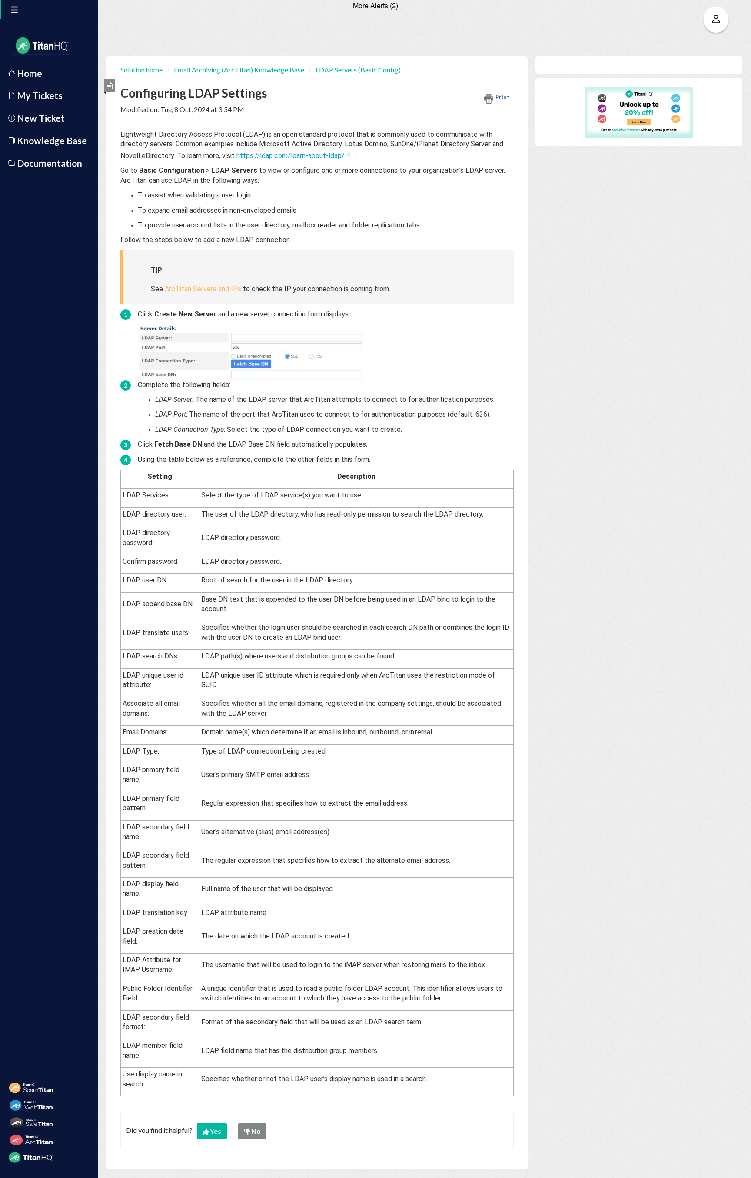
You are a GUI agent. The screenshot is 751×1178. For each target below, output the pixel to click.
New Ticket (40, 117)
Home (28, 73)
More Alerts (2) (375, 5)
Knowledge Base (51, 140)
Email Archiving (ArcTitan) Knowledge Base (239, 70)
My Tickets (39, 95)
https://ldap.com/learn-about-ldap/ (290, 155)
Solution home (142, 70)
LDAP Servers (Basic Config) (358, 70)
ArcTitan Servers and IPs (203, 289)
